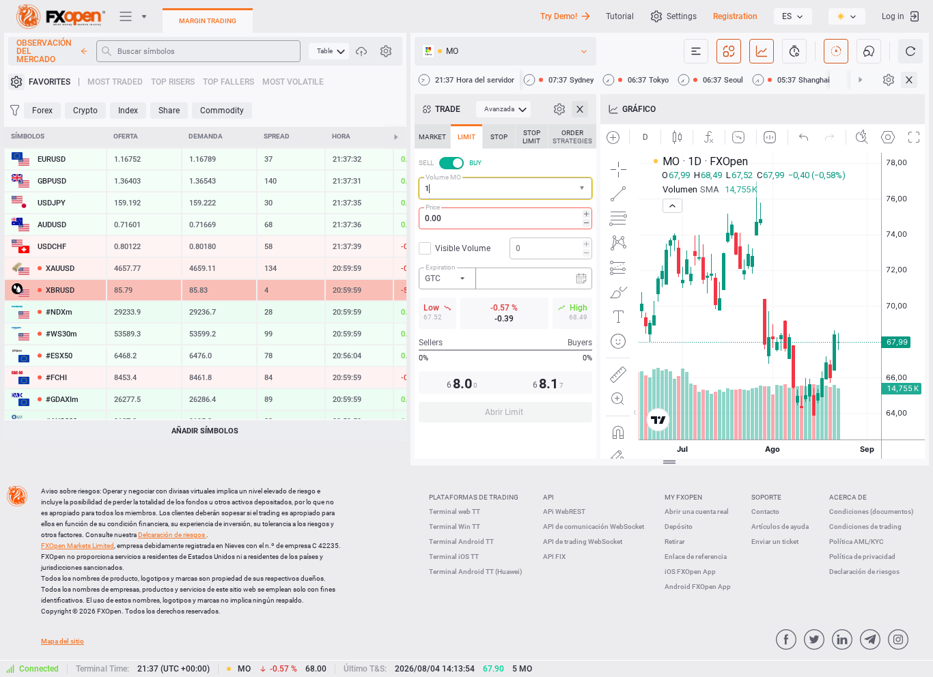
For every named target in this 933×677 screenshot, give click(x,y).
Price (433, 207)
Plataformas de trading (473, 497)
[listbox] (793, 16)
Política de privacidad (862, 556)
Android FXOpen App (698, 586)
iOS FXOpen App (690, 571)
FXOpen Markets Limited (77, 545)
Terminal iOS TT (454, 556)
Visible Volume (462, 248)
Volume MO (443, 177)
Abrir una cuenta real (697, 511)
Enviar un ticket (774, 541)
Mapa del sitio (62, 641)
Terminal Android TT (461, 541)
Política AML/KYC (856, 541)
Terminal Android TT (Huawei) (476, 571)
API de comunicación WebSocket (593, 526)
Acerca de (848, 497)
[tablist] (505, 277)
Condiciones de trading (865, 526)
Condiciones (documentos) (871, 511)
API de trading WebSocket (582, 541)
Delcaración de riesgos (172, 534)
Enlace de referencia (696, 556)
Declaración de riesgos (864, 571)
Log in (893, 16)
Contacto (765, 511)
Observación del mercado (44, 51)
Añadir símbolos (204, 431)
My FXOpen (683, 497)
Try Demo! (558, 16)
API (548, 497)
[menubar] (329, 51)
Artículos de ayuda (780, 526)
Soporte (766, 497)
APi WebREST (564, 511)
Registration (735, 16)
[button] (583, 188)
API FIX (554, 556)
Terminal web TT (454, 511)
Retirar (675, 541)
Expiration (441, 267)
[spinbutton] (505, 218)
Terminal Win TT (454, 526)
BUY (475, 163)
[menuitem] (329, 51)
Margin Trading (207, 21)
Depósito (679, 526)
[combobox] (505, 188)
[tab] (432, 136)
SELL (426, 163)
